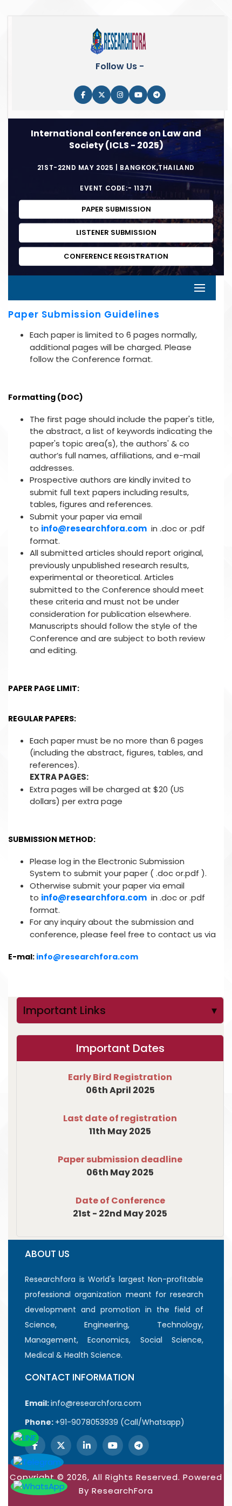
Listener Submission (116, 233)
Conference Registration (116, 256)
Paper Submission (116, 209)
